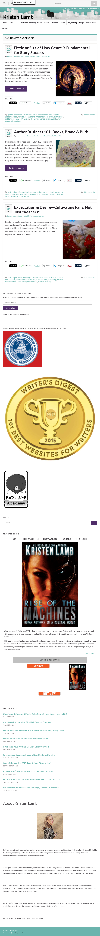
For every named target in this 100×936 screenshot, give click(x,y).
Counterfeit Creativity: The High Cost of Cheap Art (27, 722)
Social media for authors (20, 196)
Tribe (63, 23)
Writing (38, 57)
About (5, 28)
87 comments (89, 277)
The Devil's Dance (21, 119)
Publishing (31, 57)
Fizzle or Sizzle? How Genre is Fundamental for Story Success (52, 50)
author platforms (15, 277)
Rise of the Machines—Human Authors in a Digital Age (50, 539)
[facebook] (8, 3)
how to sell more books (46, 194)
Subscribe (10, 308)
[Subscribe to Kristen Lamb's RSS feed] (4, 3)
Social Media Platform (25, 216)
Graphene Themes (21, 933)
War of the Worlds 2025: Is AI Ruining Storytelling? (27, 763)
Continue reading (16, 88)
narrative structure (55, 117)
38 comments (89, 115)
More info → (91, 654)
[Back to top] (94, 930)
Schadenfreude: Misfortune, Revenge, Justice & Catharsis (31, 787)
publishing (9, 119)
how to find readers (40, 115)
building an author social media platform (39, 277)
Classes (13, 23)
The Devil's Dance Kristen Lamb (43, 119)
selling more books (29, 282)
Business (30, 136)
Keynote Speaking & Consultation (82, 23)
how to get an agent (26, 117)
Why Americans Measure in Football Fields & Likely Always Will (33, 730)
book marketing (56, 192)
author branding (15, 192)
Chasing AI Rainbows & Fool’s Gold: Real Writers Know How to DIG (35, 714)
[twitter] (12, 3)
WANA (41, 282)
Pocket (37, 103)
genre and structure (22, 115)
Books (46, 23)
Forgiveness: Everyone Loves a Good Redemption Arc (29, 755)
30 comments (89, 192)
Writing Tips (46, 57)
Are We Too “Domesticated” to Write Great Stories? (28, 771)
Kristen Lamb (12, 57)
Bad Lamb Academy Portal (31, 23)
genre (10, 115)
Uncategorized (39, 216)
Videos (55, 23)
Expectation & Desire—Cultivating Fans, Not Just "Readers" (53, 209)
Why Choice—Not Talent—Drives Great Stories (25, 738)
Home (4, 23)
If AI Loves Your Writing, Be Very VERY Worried (26, 746)
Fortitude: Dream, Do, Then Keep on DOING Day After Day (31, 779)
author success (43, 192)
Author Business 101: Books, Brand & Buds (51, 131)
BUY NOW (38, 666)
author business (29, 192)
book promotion (12, 194)
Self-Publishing (57, 136)
